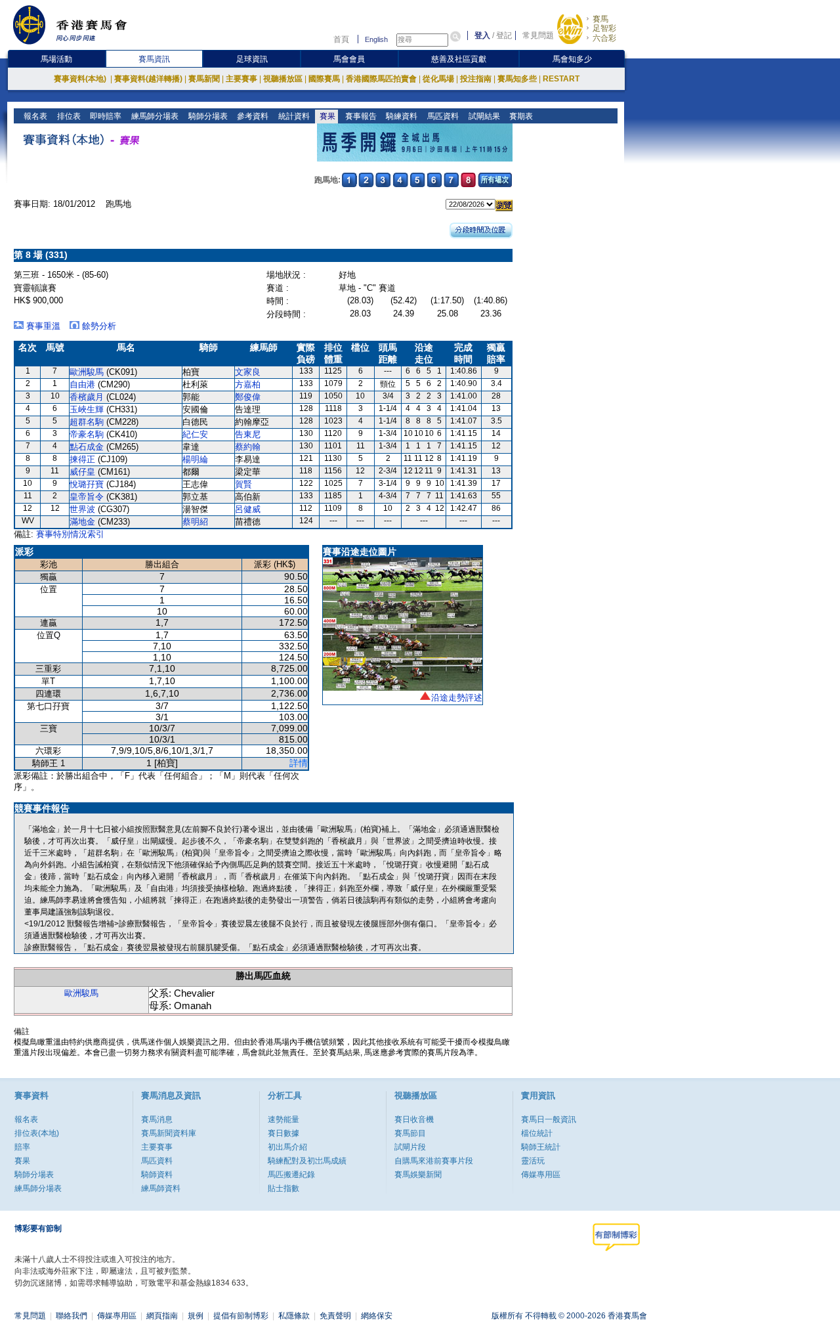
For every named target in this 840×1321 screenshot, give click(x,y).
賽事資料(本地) (81, 78)
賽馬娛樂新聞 (418, 1174)
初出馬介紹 (287, 1147)
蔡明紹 (195, 522)
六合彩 (604, 38)
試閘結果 (483, 116)
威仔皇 (82, 472)
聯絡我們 (71, 1315)
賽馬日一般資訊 (548, 1119)
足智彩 (604, 28)
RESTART (561, 78)
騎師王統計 (540, 1147)
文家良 (248, 372)
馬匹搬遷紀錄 (291, 1174)
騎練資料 (400, 116)
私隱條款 (294, 1315)
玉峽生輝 (87, 409)
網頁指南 (162, 1315)
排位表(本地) (36, 1133)
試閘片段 (410, 1147)
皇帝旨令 (87, 497)
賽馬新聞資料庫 (168, 1133)
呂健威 (248, 509)
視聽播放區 (283, 78)
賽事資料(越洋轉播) (148, 78)
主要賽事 (241, 78)
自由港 (82, 384)
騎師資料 (157, 1174)
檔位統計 (537, 1133)
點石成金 (87, 447)
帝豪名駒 (87, 434)
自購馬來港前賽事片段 (433, 1160)
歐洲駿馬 (87, 372)
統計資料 (293, 116)
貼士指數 (283, 1188)
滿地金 (82, 522)
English (376, 39)
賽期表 (520, 116)
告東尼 (248, 434)
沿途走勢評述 (456, 698)
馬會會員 (349, 59)
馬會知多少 (572, 59)
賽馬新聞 (204, 78)
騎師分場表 (207, 116)
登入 (482, 35)
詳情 (298, 763)
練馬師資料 (160, 1188)
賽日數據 (283, 1133)
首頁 (341, 39)
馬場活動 (56, 59)
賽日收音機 (414, 1119)
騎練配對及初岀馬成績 (307, 1160)
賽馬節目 (410, 1133)
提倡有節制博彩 (240, 1315)
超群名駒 (87, 422)
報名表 (34, 116)
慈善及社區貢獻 (458, 59)
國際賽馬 (324, 78)
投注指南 (476, 78)
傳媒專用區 (540, 1174)
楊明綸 (195, 459)
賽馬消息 (157, 1119)
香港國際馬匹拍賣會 (381, 78)
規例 (195, 1315)
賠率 (22, 1147)
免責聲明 (335, 1315)
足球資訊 (252, 59)
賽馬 (600, 19)
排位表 (68, 116)
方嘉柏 (248, 384)
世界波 (82, 509)
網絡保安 (376, 1315)
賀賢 (243, 484)
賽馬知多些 (517, 78)
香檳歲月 (87, 397)
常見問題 (538, 35)
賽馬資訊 (154, 59)
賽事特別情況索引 (70, 534)
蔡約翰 (248, 447)
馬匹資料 (442, 116)
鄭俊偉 (248, 397)
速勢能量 (283, 1119)
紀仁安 (195, 434)
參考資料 (251, 116)
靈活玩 (533, 1160)
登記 (504, 35)
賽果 (326, 116)
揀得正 (82, 459)
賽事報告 (360, 116)
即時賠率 (104, 116)
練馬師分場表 (153, 116)
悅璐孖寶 (87, 484)
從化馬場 (438, 78)
